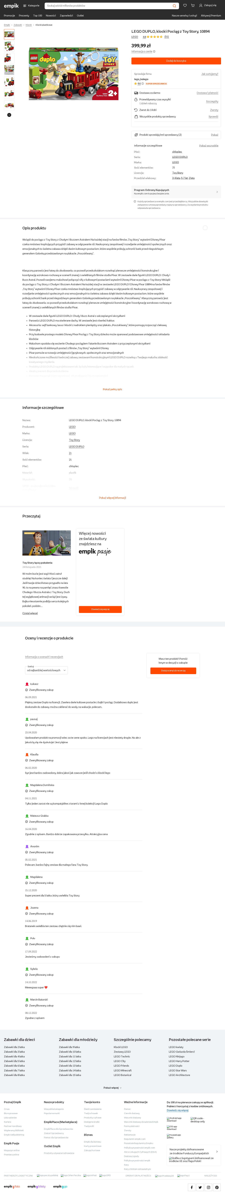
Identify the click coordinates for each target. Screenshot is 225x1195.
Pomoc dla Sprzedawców (56, 1138)
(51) (167, 37)
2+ (70, 453)
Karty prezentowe (92, 1146)
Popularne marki (52, 1113)
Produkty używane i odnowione (59, 1153)
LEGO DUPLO (180, 157)
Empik (7, 25)
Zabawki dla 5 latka (14, 1061)
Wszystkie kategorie (54, 1109)
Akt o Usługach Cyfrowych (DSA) (140, 1152)
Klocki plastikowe (44, 25)
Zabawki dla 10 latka (70, 1052)
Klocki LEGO (121, 1047)
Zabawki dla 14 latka (70, 1070)
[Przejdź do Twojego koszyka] (193, 5)
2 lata (192, 178)
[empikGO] (60, 1187)
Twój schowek (91, 1113)
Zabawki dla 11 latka (70, 1056)
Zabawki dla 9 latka (69, 1047)
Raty (126, 1165)
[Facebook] (191, 1187)
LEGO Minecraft (123, 1070)
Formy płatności (132, 1126)
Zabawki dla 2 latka (14, 1047)
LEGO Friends (121, 1066)
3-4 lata (176, 178)
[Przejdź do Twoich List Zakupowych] (185, 5)
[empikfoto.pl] (12, 1187)
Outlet (80, 15)
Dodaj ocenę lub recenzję (173, 671)
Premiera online (11, 1155)
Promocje (9, 15)
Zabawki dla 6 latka (14, 1066)
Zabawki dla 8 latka (14, 1075)
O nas (6, 1109)
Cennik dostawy (132, 1113)
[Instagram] (208, 1187)
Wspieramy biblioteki (14, 1131)
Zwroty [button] (214, 110)
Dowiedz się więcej (100, 609)
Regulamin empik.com (134, 1139)
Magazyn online (11, 1150)
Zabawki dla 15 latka (70, 1075)
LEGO (134, 37)
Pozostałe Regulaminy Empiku (138, 1143)
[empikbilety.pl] (37, 1187)
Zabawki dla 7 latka (14, 1070)
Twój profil (89, 1126)
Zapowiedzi (66, 15)
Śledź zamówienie (92, 1109)
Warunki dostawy (132, 1118)
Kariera (7, 1122)
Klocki (29, 25)
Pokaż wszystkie (208, 146)
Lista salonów (10, 1118)
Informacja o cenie (141, 51)
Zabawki (18, 25)
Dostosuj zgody (131, 1156)
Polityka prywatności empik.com (139, 1148)
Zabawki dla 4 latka (14, 1056)
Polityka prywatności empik (137, 1161)
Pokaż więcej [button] (111, 1088)
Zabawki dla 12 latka (70, 1061)
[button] (73, 74)
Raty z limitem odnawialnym (137, 1169)
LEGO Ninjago (176, 1056)
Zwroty (127, 1131)
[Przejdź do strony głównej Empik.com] (11, 6)
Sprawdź (213, 116)
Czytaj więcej (30, 613)
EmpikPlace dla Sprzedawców (58, 1129)
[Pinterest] (217, 1187)
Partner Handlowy (13, 1126)
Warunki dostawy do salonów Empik (141, 1122)
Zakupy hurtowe (92, 1150)
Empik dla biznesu (92, 1142)
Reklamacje (129, 1135)
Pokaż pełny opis (112, 389)
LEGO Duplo (175, 1066)
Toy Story (177, 173)
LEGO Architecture (179, 1075)
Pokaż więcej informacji (112, 498)
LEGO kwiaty (176, 1047)
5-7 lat (184, 178)
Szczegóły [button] (212, 101)
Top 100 (37, 15)
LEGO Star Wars (178, 1070)
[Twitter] (200, 1187)
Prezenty (24, 15)
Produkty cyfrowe (92, 1118)
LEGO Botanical (122, 1075)
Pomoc (127, 1109)
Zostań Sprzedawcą (54, 1133)
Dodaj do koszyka (176, 61)
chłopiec (177, 152)
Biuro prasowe (10, 1113)
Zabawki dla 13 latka (70, 1066)
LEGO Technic (122, 1056)
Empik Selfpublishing (14, 1135)
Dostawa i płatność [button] (207, 93)
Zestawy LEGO (122, 1052)
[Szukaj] (174, 6)
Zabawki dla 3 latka (14, 1052)
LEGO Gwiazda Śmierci (182, 1052)
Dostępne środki (91, 1122)
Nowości (51, 15)
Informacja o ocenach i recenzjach (44, 657)
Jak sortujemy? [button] (209, 74)
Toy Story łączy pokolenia (37, 563)
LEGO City (120, 1061)
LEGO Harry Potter (179, 1061)
